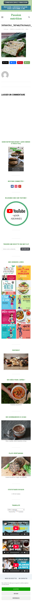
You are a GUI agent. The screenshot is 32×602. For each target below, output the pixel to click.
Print (28, 62)
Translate (20, 512)
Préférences (16, 598)
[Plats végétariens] (16, 457)
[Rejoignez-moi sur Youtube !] (16, 202)
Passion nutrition (16, 16)
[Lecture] (4, 534)
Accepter (16, 589)
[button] (2, 17)
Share (13, 62)
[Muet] (25, 534)
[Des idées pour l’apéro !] (16, 384)
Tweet (6, 62)
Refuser (16, 593)
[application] (16, 528)
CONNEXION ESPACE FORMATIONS (16, 2)
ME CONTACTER (23, 578)
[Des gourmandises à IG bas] (16, 421)
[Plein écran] (27, 534)
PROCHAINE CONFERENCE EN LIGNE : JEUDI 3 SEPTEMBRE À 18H (16, 7)
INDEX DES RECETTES (11, 578)
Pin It (21, 62)
